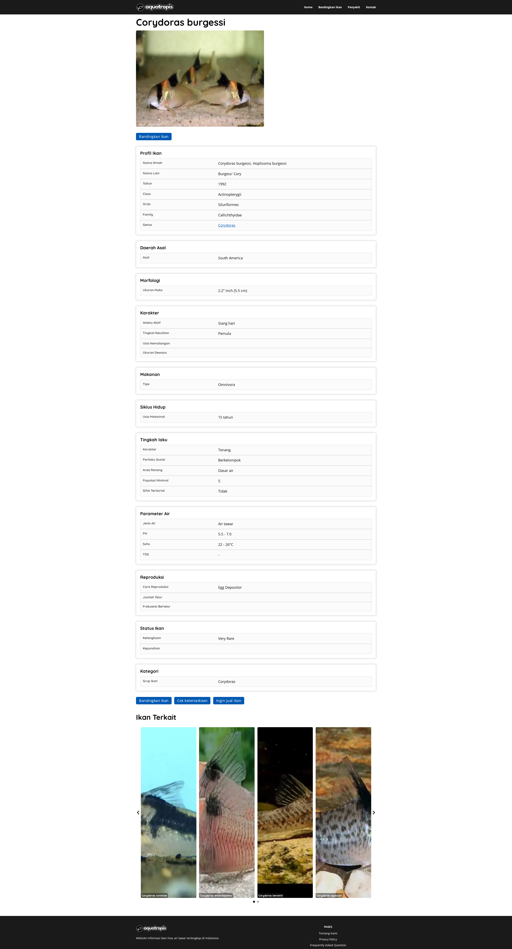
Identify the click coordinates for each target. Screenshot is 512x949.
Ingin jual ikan (228, 700)
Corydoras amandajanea (216, 895)
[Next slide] (373, 812)
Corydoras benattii (270, 895)
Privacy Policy (328, 939)
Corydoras (226, 225)
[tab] (254, 902)
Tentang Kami (328, 933)
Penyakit (354, 7)
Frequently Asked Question (328, 945)
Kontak (371, 7)
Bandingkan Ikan (330, 7)
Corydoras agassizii (329, 895)
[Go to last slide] (138, 812)
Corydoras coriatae (154, 895)
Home (308, 7)
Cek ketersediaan (192, 700)
